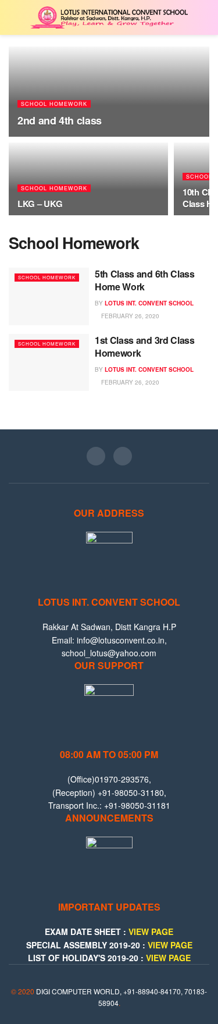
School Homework (54, 104)
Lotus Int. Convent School (149, 303)
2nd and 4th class (59, 120)
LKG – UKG (39, 203)
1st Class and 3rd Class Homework (145, 346)
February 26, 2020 (129, 316)
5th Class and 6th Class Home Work (145, 280)
